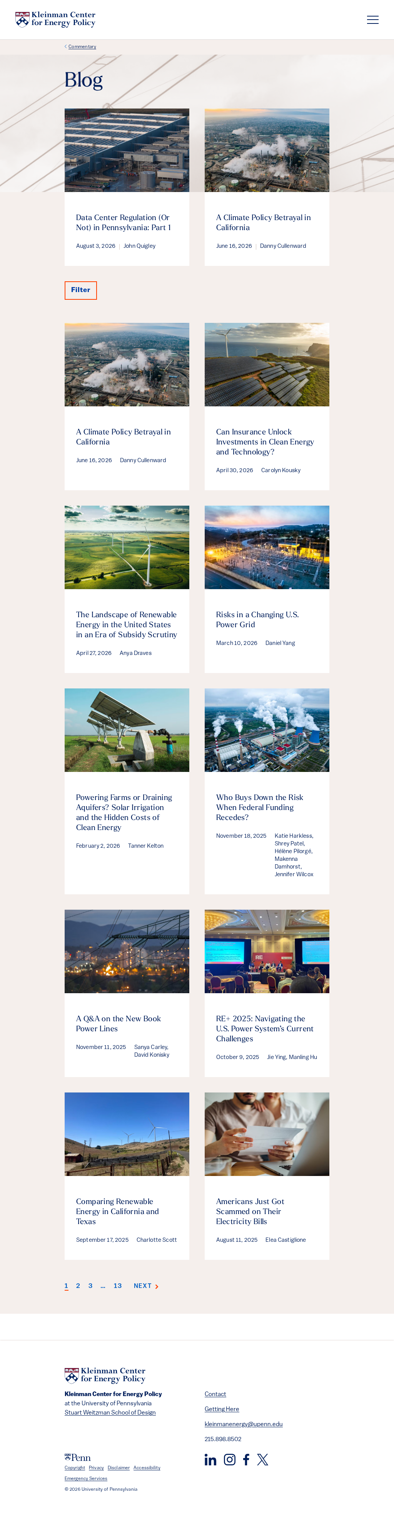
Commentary (82, 47)
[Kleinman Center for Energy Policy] (55, 20)
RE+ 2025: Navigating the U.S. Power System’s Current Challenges (265, 1029)
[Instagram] (229, 1459)
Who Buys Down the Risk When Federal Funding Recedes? (260, 808)
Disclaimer (119, 1468)
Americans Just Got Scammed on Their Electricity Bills (250, 1212)
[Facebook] (246, 1459)
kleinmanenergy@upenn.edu (244, 1424)
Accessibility (147, 1468)
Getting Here (222, 1409)
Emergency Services (86, 1479)
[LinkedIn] (210, 1459)
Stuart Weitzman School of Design (110, 1413)
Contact (215, 1394)
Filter (80, 290)
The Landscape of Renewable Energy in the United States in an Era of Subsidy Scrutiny (126, 625)
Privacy (96, 1468)
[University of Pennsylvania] (78, 1457)
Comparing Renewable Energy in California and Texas (117, 1212)
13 (118, 1286)
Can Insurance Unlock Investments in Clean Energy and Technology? (265, 442)
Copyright (75, 1468)
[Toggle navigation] (373, 20)
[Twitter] (262, 1459)
